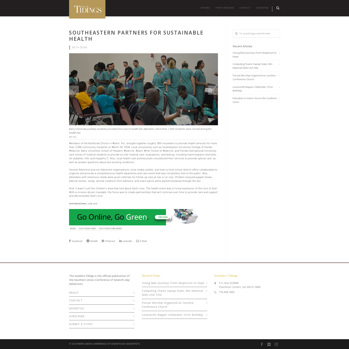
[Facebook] (261, 344)
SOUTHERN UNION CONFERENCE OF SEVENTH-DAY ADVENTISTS (106, 343)
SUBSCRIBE (77, 316)
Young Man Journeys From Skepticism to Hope (254, 54)
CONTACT (244, 7)
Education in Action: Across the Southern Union (255, 100)
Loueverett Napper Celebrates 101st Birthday (253, 88)
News (73, 228)
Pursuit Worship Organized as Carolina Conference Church (254, 77)
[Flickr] (269, 344)
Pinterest (110, 241)
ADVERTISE (262, 7)
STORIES (205, 7)
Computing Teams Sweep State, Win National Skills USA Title (252, 65)
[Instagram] (276, 344)
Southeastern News (110, 228)
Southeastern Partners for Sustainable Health (136, 35)
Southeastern (87, 228)
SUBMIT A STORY (81, 324)
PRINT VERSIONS (224, 7)
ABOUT (74, 292)
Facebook (77, 241)
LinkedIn (127, 241)
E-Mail (143, 241)
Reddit (94, 241)
